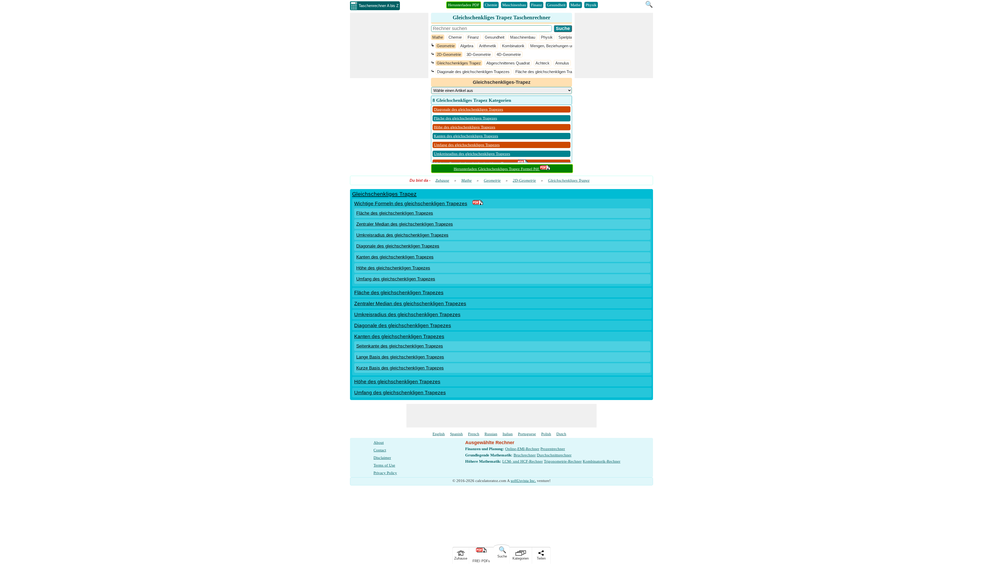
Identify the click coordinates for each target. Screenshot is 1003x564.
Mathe (575, 5)
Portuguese (527, 434)
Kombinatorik (513, 46)
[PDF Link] (478, 203)
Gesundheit (556, 5)
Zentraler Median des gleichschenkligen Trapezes (404, 224)
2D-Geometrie (449, 54)
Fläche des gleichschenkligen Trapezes (548, 71)
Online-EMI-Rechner (522, 449)
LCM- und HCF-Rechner (522, 461)
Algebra (466, 46)
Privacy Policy (385, 473)
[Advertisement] (389, 45)
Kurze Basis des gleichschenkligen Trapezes (400, 368)
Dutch (561, 434)
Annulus (562, 63)
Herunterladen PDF (463, 5)
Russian (491, 434)
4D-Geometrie (509, 54)
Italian (508, 434)
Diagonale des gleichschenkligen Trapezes (473, 71)
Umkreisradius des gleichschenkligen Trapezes (472, 154)
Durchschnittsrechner (554, 455)
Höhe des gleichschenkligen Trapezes (464, 127)
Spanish (456, 434)
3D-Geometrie (478, 54)
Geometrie (446, 46)
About (379, 442)
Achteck (542, 63)
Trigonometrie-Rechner (563, 461)
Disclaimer (382, 458)
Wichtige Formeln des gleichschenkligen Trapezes (410, 203)
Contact (380, 450)
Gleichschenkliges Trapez (459, 63)
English (439, 434)
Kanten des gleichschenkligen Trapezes (466, 136)
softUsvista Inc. (523, 481)
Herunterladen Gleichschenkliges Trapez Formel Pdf (497, 169)
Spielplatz (566, 37)
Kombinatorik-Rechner (601, 461)
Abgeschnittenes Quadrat (508, 63)
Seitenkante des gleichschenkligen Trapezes (399, 346)
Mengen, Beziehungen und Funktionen (563, 46)
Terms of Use (384, 465)
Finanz (536, 5)
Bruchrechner (525, 455)
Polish (546, 434)
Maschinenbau (514, 5)
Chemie (491, 5)
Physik (591, 5)
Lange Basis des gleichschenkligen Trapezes (400, 357)
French (473, 434)
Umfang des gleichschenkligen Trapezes (467, 145)
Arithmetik (487, 46)
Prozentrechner (552, 449)
